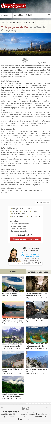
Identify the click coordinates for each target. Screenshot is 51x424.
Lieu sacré (25, 211)
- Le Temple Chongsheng (19, 228)
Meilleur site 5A (34, 216)
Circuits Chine (6, 15)
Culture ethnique (18, 214)
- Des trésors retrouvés (18, 231)
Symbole (15, 211)
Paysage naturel (18, 209)
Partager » (44, 63)
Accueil (3, 22)
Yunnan (25, 22)
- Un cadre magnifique (18, 226)
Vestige (29, 209)
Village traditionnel (19, 216)
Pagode (34, 211)
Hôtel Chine (29, 15)
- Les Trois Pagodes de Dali (19, 223)
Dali (32, 22)
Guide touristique (15, 22)
